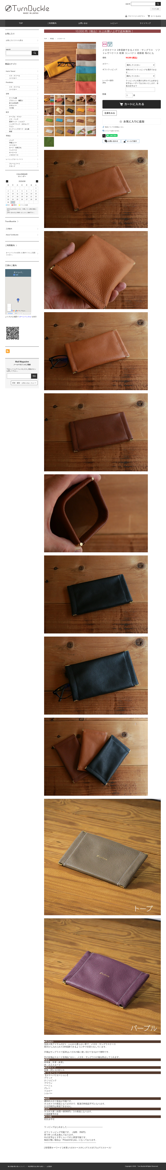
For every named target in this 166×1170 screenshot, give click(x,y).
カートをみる (156, 16)
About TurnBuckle (12, 235)
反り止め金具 (13, 103)
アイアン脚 (155, 9)
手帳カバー (13, 143)
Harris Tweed (10, 71)
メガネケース (61, 38)
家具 (7, 112)
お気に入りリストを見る (14, 40)
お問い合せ (83, 23)
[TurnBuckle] (27, 13)
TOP (21, 23)
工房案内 (9, 229)
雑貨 (10, 131)
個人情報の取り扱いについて (16, 1166)
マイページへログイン (136, 16)
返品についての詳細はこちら (114, 127)
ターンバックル (25, 317)
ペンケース (13, 150)
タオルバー (13, 105)
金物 (7, 94)
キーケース (13, 152)
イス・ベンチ (13, 119)
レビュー (114, 23)
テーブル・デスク (15, 117)
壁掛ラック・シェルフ (17, 122)
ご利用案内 (51, 23)
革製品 (52, 38)
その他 (11, 108)
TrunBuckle (10, 221)
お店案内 (49, 1166)
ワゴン (11, 126)
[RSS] (8, 352)
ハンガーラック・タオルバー (19, 124)
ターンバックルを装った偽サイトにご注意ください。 (20, 254)
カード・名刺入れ (15, 148)
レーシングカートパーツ (14, 159)
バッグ (11, 140)
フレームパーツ (14, 164)
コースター (13, 78)
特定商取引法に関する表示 (35, 1166)
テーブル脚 (13, 98)
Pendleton (9, 82)
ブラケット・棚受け (16, 100)
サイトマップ (145, 23)
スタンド (12, 166)
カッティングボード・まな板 (19, 129)
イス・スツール (14, 76)
